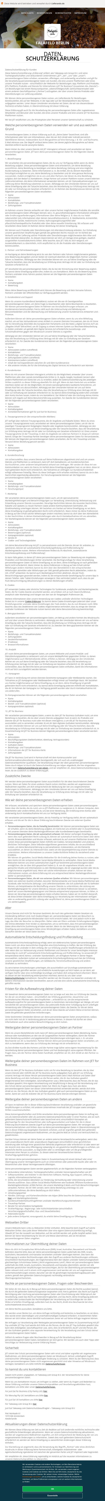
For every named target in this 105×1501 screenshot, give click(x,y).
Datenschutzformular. (46, 1387)
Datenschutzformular (15, 978)
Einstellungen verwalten (31, 1477)
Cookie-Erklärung (33, 601)
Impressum (80, 13)
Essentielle (52, 1495)
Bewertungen (44, 13)
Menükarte (27, 13)
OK (52, 1489)
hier (10, 1198)
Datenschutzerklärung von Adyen (33, 768)
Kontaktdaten (63, 13)
